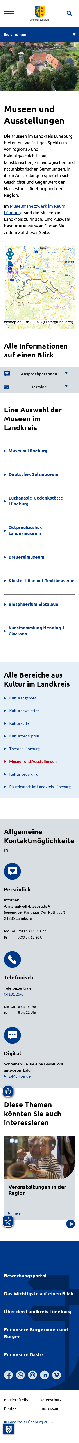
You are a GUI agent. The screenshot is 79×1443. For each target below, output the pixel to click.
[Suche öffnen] (69, 13)
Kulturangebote (22, 697)
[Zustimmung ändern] (8, 1429)
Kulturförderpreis (24, 736)
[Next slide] (70, 1224)
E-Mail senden (20, 1076)
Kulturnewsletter (24, 710)
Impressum (49, 1408)
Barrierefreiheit (18, 1399)
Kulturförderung (23, 774)
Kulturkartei (20, 723)
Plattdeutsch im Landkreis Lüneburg (40, 786)
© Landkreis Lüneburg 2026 (28, 1421)
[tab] (36, 373)
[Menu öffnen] (9, 13)
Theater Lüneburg (24, 748)
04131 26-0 (13, 994)
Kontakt (11, 1408)
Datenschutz (50, 1399)
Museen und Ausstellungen (33, 761)
